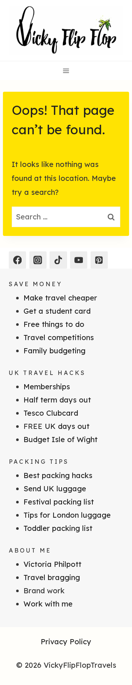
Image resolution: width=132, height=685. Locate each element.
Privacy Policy (66, 641)
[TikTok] (58, 260)
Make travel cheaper (60, 297)
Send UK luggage (54, 488)
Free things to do (53, 324)
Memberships (46, 386)
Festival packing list (58, 501)
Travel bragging (51, 577)
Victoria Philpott (52, 564)
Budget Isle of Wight (60, 439)
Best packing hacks (57, 475)
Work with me (48, 603)
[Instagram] (38, 260)
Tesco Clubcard (50, 413)
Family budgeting (54, 350)
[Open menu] (66, 70)
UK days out (67, 426)
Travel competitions (58, 337)
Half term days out (57, 399)
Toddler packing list (57, 528)
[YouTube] (78, 260)
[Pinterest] (99, 260)
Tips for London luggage (67, 515)
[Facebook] (17, 260)
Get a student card (57, 311)
